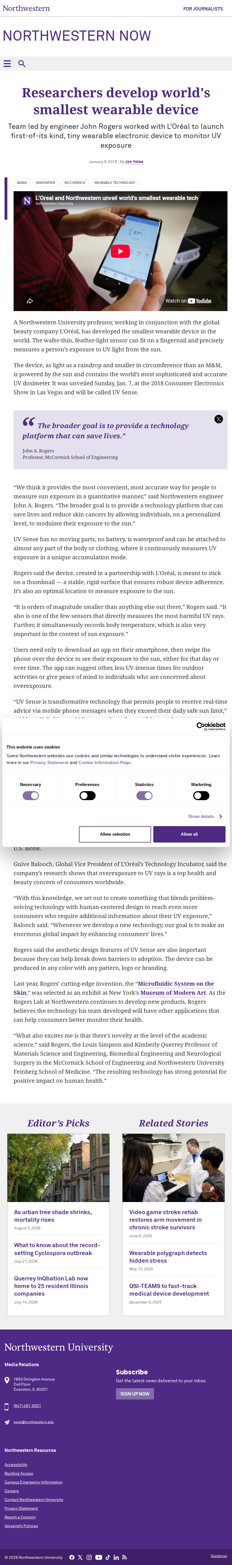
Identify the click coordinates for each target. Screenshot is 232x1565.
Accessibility (16, 1465)
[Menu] (7, 63)
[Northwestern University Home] (26, 8)
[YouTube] (98, 1557)
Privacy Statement (21, 1509)
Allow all (189, 834)
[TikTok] (108, 1557)
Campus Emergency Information (34, 1482)
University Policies (21, 1526)
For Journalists (203, 9)
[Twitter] (80, 1557)
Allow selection (115, 834)
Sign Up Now (135, 1394)
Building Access (19, 1474)
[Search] (22, 63)
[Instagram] (89, 1557)
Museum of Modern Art (173, 992)
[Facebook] (71, 1557)
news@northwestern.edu (34, 1422)
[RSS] (124, 1557)
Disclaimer (219, 1556)
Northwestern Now (76, 37)
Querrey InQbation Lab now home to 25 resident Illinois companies (51, 1286)
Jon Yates (134, 162)
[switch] (88, 795)
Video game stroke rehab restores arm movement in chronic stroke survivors (165, 1220)
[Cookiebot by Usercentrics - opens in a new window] (200, 726)
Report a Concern (20, 1517)
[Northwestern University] (116, 1348)
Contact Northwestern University (34, 1500)
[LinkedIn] (116, 1557)
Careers (12, 1491)
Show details (201, 816)
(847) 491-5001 (27, 1406)
